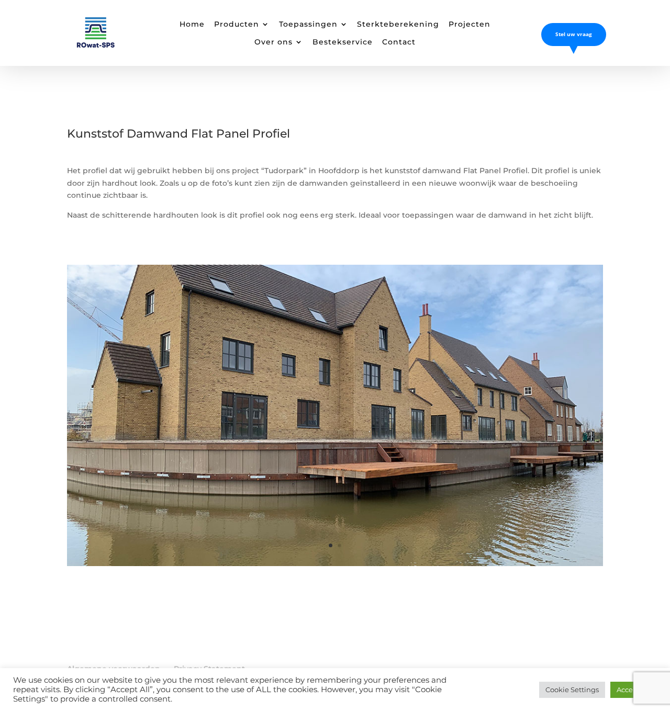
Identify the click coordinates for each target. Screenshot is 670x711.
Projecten (469, 24)
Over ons (273, 42)
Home (192, 24)
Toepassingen (308, 24)
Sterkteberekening (398, 24)
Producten (236, 24)
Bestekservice (342, 42)
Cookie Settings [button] (572, 689)
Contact (399, 42)
